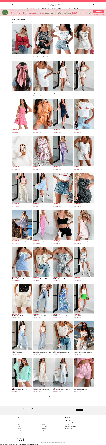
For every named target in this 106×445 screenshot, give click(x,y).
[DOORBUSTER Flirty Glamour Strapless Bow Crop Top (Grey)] (63, 262)
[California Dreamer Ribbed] (63, 335)
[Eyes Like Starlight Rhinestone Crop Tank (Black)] (43, 39)
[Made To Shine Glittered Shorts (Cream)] (22, 298)
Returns (43, 422)
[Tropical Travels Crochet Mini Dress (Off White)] (84, 39)
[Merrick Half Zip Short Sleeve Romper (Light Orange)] (43, 114)
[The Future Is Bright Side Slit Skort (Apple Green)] (84, 298)
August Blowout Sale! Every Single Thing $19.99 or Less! (52, 0)
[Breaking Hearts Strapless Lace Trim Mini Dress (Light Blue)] (22, 262)
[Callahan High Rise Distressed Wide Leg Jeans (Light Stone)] (43, 335)
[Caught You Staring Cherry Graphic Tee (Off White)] (84, 114)
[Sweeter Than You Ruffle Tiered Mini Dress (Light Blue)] (43, 188)
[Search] (13, 4)
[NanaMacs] (53, 4)
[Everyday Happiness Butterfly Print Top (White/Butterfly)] (63, 39)
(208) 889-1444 (74, 426)
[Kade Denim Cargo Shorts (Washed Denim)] (63, 188)
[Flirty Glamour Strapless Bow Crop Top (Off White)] (43, 262)
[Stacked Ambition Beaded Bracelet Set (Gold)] (22, 151)
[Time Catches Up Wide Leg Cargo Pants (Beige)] (22, 188)
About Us (19, 428)
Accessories (76, 8)
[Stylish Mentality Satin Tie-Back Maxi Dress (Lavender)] (63, 151)
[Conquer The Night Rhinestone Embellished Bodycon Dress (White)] (43, 76)
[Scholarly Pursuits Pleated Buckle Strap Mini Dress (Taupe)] (84, 76)
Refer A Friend (20, 422)
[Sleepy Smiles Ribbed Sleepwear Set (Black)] (63, 225)
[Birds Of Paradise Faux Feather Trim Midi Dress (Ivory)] (63, 372)
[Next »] (55, 396)
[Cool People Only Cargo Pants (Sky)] (22, 335)
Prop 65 (43, 430)
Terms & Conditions (44, 426)
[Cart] (93, 4)
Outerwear (60, 8)
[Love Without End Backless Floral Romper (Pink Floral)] (43, 151)
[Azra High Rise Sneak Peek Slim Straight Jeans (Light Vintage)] (43, 298)
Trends (66, 8)
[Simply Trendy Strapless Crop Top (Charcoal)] (84, 188)
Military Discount (20, 426)
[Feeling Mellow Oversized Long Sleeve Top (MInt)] (22, 372)
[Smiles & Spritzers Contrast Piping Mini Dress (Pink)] (22, 114)
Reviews (19, 424)
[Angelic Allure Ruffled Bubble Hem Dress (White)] (63, 76)
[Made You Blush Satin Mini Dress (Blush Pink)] (84, 225)
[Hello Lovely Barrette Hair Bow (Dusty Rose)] (22, 76)
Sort (13, 22)
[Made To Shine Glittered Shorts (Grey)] (84, 262)
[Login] (90, 4)
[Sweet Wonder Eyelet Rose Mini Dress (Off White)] (84, 151)
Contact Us (19, 430)
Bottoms (54, 8)
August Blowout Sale (31, 8)
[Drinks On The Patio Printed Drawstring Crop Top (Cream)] (84, 335)
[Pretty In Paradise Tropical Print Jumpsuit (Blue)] (63, 298)
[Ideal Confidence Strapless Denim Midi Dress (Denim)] (63, 114)
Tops (39, 8)
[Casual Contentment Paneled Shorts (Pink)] (84, 372)
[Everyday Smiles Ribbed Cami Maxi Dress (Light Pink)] (43, 225)
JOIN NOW (79, 409)
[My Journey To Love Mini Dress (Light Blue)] (22, 225)
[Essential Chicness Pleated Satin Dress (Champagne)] (43, 372)
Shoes (70, 8)
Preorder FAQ (20, 432)
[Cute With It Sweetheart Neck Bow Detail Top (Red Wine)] (22, 39)
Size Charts (43, 424)
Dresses (44, 8)
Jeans (49, 8)
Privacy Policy (44, 428)
